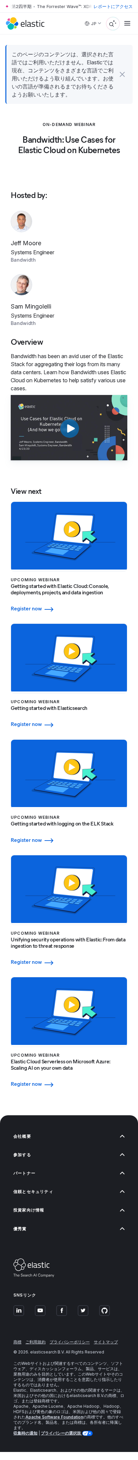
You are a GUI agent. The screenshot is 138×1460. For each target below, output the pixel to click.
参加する (22, 1154)
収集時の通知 (25, 1433)
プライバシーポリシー (70, 1341)
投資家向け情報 (28, 1209)
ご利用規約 (35, 1341)
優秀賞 (20, 1228)
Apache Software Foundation (54, 1416)
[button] (122, 74)
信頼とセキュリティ (33, 1191)
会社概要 (22, 1136)
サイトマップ (106, 1341)
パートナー (24, 1173)
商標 (17, 1341)
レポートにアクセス (113, 6)
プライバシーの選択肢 (61, 1433)
